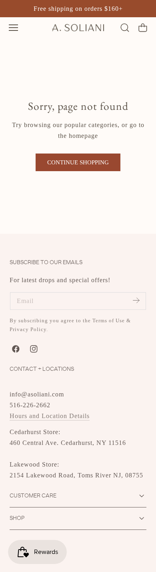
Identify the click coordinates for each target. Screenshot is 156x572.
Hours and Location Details (50, 415)
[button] (13, 27)
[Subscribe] (136, 300)
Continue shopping (78, 162)
